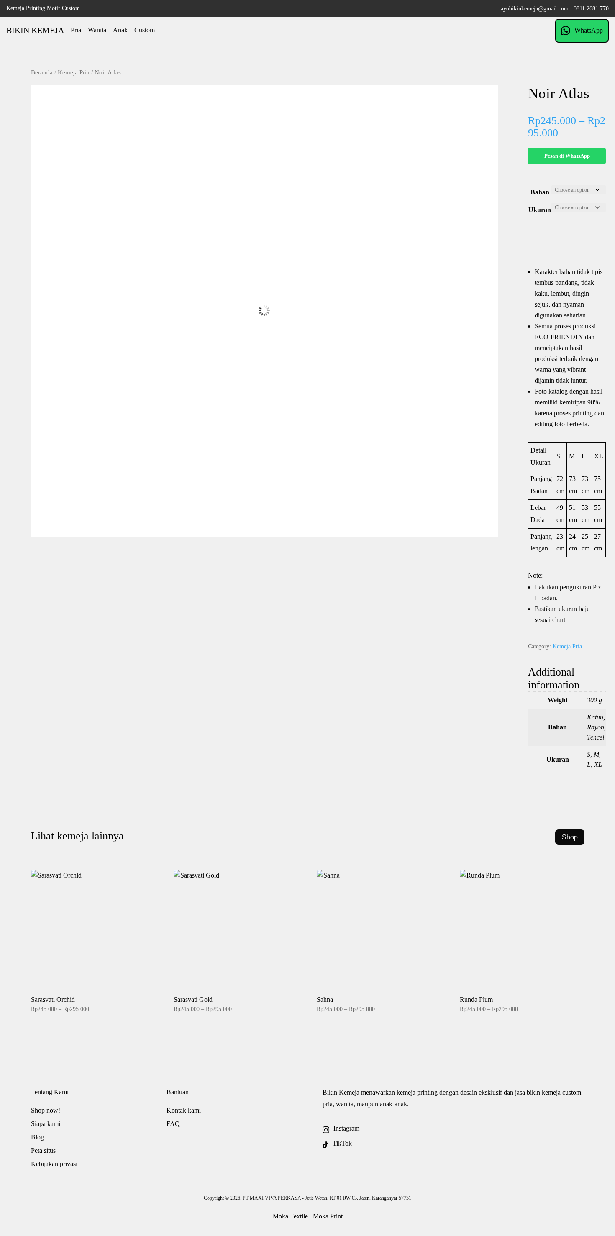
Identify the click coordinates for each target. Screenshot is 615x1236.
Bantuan (178, 1091)
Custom (144, 29)
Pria (76, 29)
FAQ (173, 1123)
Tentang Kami (50, 1091)
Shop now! (45, 1110)
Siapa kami (45, 1123)
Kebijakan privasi (54, 1163)
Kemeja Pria (74, 72)
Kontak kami (184, 1110)
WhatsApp (588, 30)
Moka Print (328, 1216)
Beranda (42, 72)
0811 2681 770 (591, 8)
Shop (570, 837)
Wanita (97, 29)
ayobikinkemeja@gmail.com (535, 8)
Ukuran (539, 209)
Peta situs (43, 1150)
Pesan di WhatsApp (567, 156)
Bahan (539, 192)
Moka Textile (290, 1216)
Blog (37, 1137)
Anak (120, 29)
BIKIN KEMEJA (35, 30)
